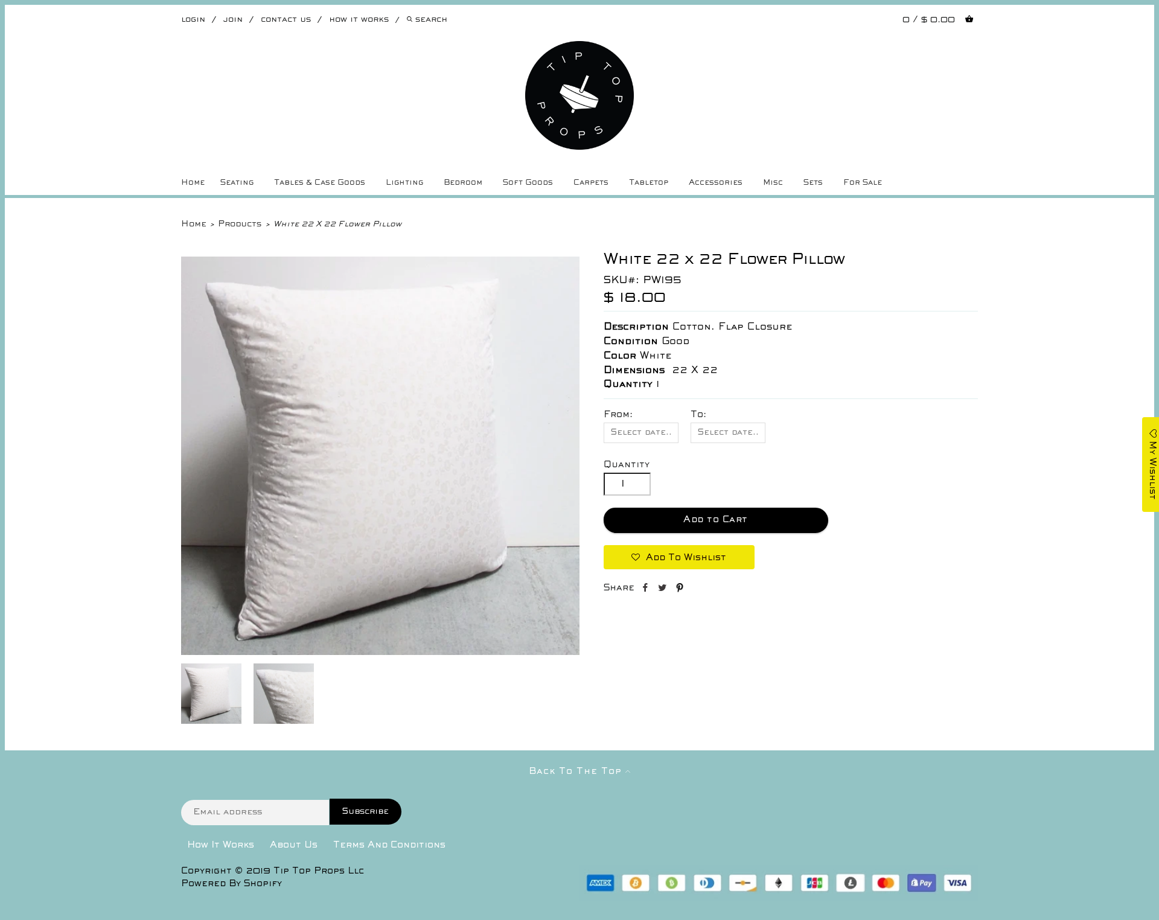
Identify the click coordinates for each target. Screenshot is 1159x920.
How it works (359, 20)
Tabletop (648, 183)
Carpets (590, 183)
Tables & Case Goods (319, 183)
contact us (286, 20)
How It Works (220, 845)
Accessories (715, 183)
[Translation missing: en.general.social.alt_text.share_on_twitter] (663, 590)
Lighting (404, 183)
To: (698, 414)
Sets (813, 183)
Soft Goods (528, 183)
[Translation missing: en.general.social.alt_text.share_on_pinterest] (679, 590)
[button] (679, 557)
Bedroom (463, 183)
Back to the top (577, 771)
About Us (294, 845)
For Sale (862, 183)
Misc (773, 183)
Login (193, 20)
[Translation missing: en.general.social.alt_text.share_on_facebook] (646, 590)
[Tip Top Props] (579, 50)
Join (233, 20)
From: (618, 414)
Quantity (627, 465)
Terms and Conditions (389, 845)
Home (193, 183)
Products (239, 224)
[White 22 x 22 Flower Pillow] (380, 652)
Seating (237, 183)
